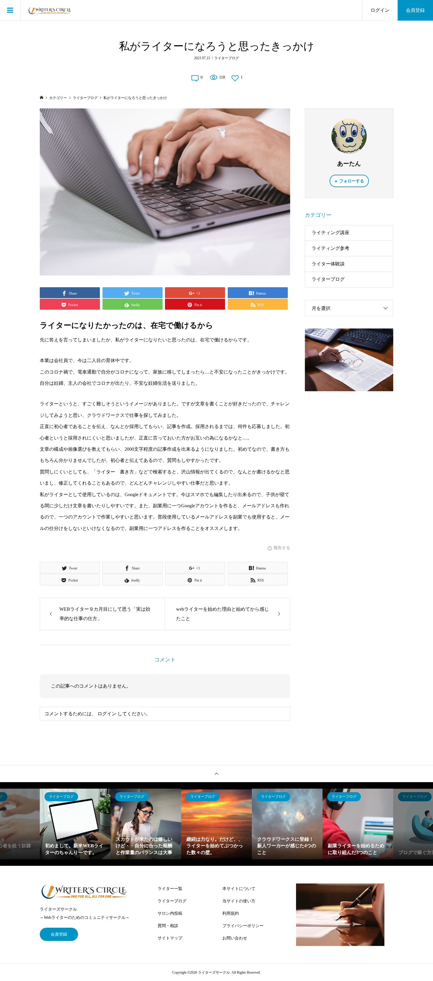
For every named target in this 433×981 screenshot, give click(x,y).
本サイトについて (238, 888)
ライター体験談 (328, 263)
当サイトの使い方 (238, 901)
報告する (282, 548)
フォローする (351, 181)
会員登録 (415, 10)
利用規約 (230, 913)
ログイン (380, 10)
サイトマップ (170, 938)
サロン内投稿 (170, 913)
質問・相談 (168, 926)
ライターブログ (226, 58)
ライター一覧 (170, 888)
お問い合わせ (234, 938)
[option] (75, 824)
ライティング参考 (330, 248)
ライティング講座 (330, 232)
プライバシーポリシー (243, 926)
